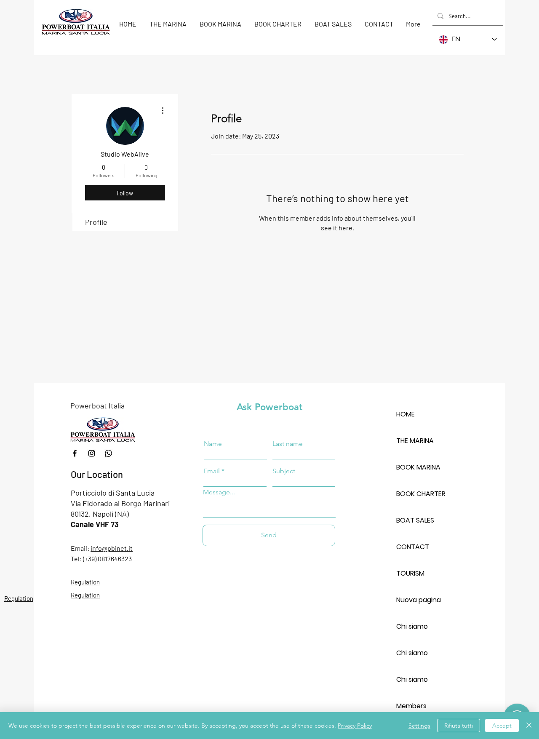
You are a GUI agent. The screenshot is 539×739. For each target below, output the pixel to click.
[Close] (529, 725)
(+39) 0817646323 (107, 559)
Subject (283, 471)
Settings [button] (419, 725)
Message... (219, 492)
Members (411, 706)
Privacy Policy (355, 725)
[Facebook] (74, 453)
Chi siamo (412, 626)
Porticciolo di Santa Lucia (113, 492)
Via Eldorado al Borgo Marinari (120, 503)
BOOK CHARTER (421, 494)
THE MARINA (415, 441)
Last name (287, 443)
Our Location (97, 474)
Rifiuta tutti (458, 725)
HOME (405, 414)
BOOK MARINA (418, 467)
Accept (502, 725)
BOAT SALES (415, 520)
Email (211, 471)
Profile (96, 222)
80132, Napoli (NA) (100, 513)
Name (213, 443)
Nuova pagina (418, 600)
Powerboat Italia (97, 405)
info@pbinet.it (112, 548)
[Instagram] (91, 453)
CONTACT (412, 547)
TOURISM (410, 573)
